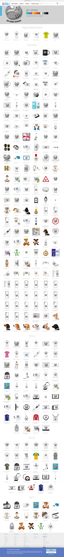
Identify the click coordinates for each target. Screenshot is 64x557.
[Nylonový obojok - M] (27, 206)
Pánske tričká (6, 537)
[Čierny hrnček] (46, 48)
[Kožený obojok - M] (17, 322)
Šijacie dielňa (6, 538)
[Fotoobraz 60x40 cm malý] (56, 185)
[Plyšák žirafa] (8, 175)
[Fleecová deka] (56, 59)
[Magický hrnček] (17, 59)
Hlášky (15, 538)
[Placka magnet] (17, 69)
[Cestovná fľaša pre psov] (46, 196)
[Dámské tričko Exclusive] (46, 350)
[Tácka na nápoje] (37, 227)
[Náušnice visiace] (46, 392)
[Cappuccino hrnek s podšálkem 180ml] (37, 80)
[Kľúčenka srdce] (56, 122)
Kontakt (51, 3)
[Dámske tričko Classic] (17, 31)
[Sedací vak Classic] (56, 259)
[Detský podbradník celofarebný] (12, 522)
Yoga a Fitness (26, 538)
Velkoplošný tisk (35, 536)
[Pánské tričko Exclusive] (37, 441)
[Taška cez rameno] (56, 403)
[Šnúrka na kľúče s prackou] (8, 227)
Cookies (44, 544)
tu (22, 553)
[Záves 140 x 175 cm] (8, 280)
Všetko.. (15, 544)
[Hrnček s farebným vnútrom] (46, 59)
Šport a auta (16, 537)
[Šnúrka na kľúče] (8, 69)
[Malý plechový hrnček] (46, 80)
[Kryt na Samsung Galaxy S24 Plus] (46, 301)
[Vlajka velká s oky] (8, 101)
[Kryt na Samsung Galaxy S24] (37, 301)
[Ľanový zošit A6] (17, 259)
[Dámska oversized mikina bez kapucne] (56, 371)
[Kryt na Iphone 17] (17, 280)
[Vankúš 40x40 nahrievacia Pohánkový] (27, 259)
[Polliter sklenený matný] (27, 69)
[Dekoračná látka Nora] (27, 143)
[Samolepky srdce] (56, 80)
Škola (24, 536)
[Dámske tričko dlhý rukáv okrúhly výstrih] (37, 413)
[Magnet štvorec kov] (17, 80)
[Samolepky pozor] (46, 175)
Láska (15, 536)
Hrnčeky (5, 536)
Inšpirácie (21, 3)
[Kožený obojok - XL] (37, 322)
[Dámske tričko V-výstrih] (8, 350)
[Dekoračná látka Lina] (27, 217)
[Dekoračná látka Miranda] (17, 185)
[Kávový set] (17, 122)
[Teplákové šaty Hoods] (17, 424)
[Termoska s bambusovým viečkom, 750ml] (17, 101)
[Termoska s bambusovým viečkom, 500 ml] (56, 101)
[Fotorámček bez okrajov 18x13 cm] (8, 196)
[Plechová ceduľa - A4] (56, 175)
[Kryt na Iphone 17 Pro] (27, 280)
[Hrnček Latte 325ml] (8, 80)
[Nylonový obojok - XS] (46, 227)
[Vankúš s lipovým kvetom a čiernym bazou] (37, 175)
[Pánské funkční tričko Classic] (56, 441)
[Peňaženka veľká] (46, 403)
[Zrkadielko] (27, 403)
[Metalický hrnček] (8, 164)
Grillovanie (25, 537)
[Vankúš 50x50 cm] (56, 69)
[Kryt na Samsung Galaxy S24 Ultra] (56, 301)
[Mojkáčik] (51, 522)
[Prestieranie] (17, 206)
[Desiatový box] (56, 501)
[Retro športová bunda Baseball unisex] (8, 413)
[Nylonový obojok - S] (46, 322)
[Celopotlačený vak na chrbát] (8, 382)
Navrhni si (27, 3)
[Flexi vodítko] (17, 143)
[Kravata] (56, 473)
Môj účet (44, 545)
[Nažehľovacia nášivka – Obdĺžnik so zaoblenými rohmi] (46, 217)
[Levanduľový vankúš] (37, 424)
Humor (15, 542)
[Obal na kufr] (37, 196)
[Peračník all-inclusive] (8, 501)
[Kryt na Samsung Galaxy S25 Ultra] (8, 217)
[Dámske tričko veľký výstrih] (17, 350)
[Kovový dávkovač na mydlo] (37, 259)
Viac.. (5, 544)
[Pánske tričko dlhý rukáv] (46, 452)
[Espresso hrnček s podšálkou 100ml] (37, 69)
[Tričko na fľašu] (37, 217)
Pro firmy (34, 538)
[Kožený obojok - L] (27, 322)
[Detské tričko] (47, 31)
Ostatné (15, 543)
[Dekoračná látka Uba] (17, 238)
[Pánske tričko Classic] (7, 31)
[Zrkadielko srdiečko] (46, 413)
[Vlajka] (56, 48)
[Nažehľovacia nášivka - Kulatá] (27, 101)
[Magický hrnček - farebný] (8, 143)
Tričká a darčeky (14, 3)
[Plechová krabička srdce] (56, 227)
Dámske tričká (6, 542)
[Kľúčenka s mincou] (37, 206)
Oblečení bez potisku (36, 537)
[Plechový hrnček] (37, 48)
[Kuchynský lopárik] (27, 227)
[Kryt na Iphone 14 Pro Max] (17, 301)
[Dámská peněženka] (46, 424)
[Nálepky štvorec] (46, 69)
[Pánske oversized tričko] (56, 350)
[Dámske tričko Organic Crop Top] (27, 350)
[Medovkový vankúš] (17, 175)
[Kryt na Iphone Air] (46, 280)
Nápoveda (44, 539)
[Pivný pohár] (27, 164)
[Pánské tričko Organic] (27, 441)
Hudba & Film (16, 541)
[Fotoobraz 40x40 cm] (46, 101)
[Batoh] (8, 371)
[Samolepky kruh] (27, 48)
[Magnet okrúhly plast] (17, 227)
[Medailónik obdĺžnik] (17, 382)
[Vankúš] (57, 31)
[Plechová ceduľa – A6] (27, 185)
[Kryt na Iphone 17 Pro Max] (37, 280)
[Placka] (27, 59)
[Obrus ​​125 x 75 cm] (46, 259)
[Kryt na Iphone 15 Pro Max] (37, 185)
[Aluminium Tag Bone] (27, 196)
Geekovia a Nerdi (26, 545)
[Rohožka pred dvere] (27, 80)
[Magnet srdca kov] (46, 164)
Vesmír (25, 544)
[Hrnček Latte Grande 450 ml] (37, 143)
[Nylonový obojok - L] (56, 322)
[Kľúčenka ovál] (37, 382)
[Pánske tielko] (56, 452)
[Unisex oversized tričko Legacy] (46, 441)
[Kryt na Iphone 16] (46, 206)
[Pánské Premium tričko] (37, 31)
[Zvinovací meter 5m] (27, 473)
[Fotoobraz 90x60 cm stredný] (17, 164)
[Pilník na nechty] (17, 403)
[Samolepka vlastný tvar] (37, 59)
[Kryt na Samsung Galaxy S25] (56, 206)
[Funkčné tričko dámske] (46, 371)
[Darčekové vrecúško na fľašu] (8, 259)
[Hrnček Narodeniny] (17, 217)
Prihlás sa (47, 3)
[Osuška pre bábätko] (27, 501)
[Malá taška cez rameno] (46, 382)
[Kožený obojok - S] (8, 322)
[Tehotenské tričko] (17, 392)
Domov (5, 543)
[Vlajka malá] (27, 122)
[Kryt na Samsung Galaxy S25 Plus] (27, 301)
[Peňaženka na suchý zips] (56, 392)
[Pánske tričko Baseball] (37, 452)
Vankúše (5, 541)
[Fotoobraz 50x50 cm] (17, 196)
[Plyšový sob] (37, 238)
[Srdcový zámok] (37, 164)
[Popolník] (46, 185)
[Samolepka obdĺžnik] (8, 59)
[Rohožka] (37, 122)
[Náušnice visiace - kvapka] (27, 413)
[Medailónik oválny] (27, 382)
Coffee (25, 542)
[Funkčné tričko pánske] (8, 452)
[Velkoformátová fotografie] (8, 185)
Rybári (25, 543)
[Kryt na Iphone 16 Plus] (56, 280)
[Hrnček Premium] (27, 31)
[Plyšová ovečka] (56, 164)
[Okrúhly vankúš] (17, 371)
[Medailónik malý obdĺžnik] (56, 413)
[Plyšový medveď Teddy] (27, 238)
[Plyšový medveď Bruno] (46, 501)
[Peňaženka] (37, 392)
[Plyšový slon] (8, 206)
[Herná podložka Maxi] (46, 143)
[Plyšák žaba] (42, 522)
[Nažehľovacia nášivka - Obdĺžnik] (8, 122)
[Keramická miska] (56, 238)
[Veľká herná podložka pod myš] (27, 175)
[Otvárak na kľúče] (46, 238)
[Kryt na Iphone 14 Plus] (8, 301)
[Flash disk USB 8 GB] (56, 143)
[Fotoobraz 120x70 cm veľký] (8, 238)
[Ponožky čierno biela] (27, 371)
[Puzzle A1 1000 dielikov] (37, 101)
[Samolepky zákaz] (56, 217)
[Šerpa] (56, 196)
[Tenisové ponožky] (27, 452)
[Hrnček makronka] (46, 122)
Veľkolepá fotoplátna (27, 541)
